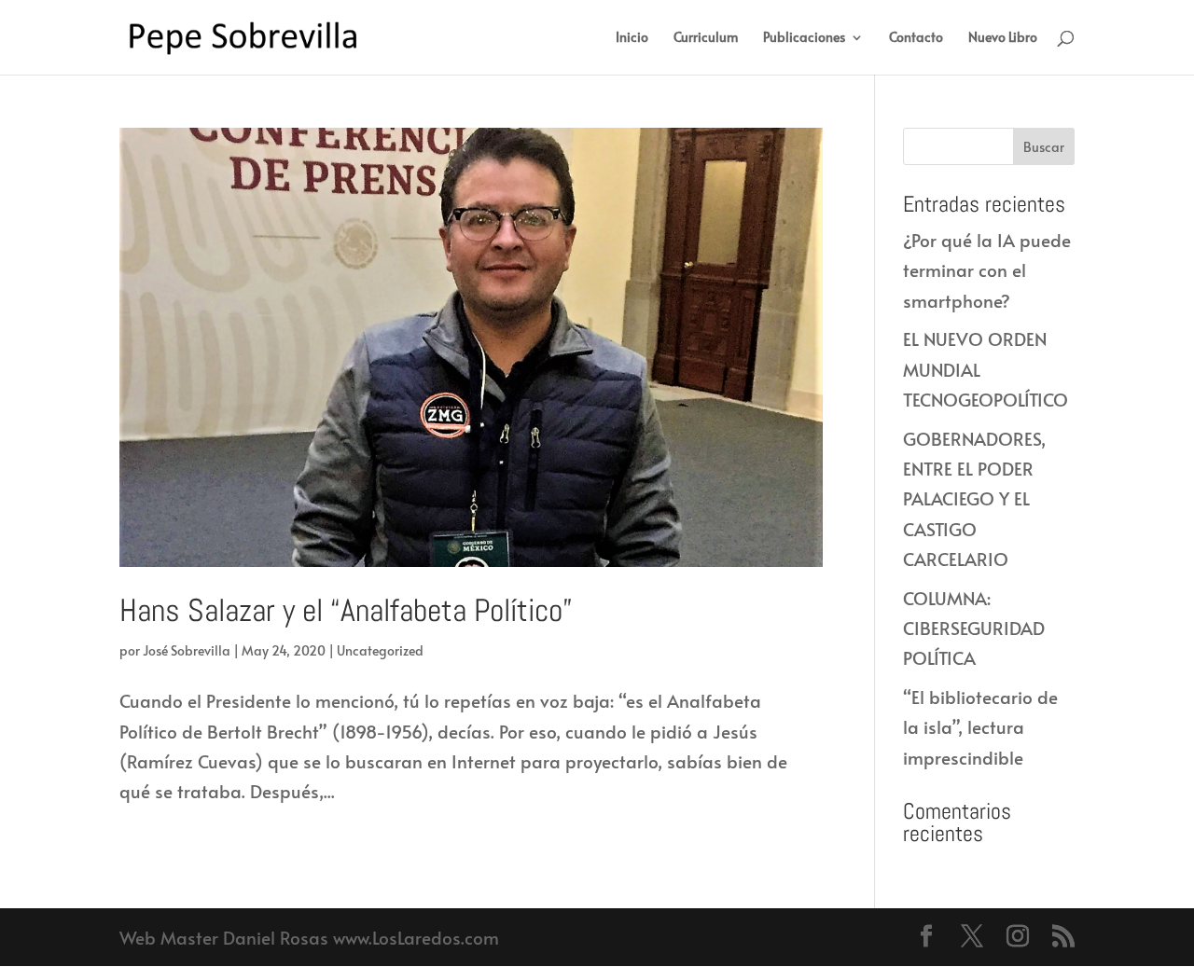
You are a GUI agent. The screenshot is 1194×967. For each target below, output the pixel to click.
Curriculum (705, 38)
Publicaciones (804, 38)
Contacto (916, 38)
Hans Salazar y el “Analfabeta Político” (346, 610)
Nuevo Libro (1002, 38)
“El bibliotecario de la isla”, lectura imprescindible (980, 726)
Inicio (632, 38)
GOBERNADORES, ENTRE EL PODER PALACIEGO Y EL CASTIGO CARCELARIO (974, 498)
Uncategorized (380, 650)
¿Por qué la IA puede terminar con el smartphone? (987, 270)
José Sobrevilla (186, 650)
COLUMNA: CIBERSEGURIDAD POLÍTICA (974, 628)
